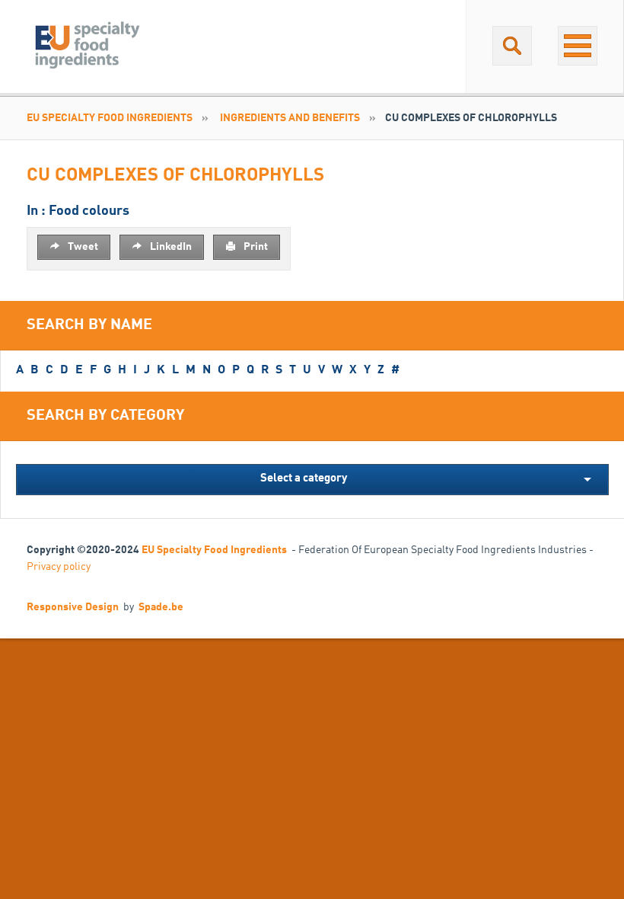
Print (254, 247)
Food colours (89, 211)
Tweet (81, 247)
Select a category (303, 479)
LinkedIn (170, 247)
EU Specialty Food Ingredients (110, 118)
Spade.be (160, 607)
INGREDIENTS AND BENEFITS (290, 118)
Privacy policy (59, 566)
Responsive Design (73, 607)
